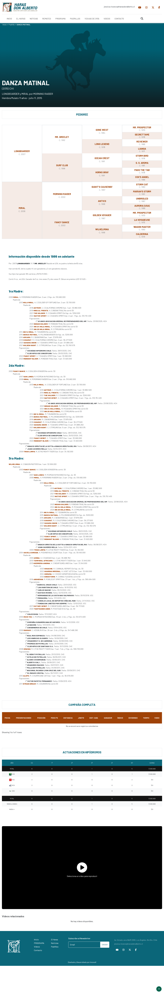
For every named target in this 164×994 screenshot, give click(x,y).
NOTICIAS (34, 18)
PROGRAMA (60, 18)
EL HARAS (20, 18)
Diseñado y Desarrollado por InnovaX (82, 962)
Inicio (5, 24)
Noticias (54, 943)
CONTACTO (119, 18)
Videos (37, 946)
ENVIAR (105, 944)
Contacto (38, 950)
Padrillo (12, 24)
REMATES (46, 18)
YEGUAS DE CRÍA (92, 18)
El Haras (54, 939)
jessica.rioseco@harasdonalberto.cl (119, 6)
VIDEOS (107, 18)
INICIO (9, 18)
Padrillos (54, 946)
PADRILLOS (75, 18)
